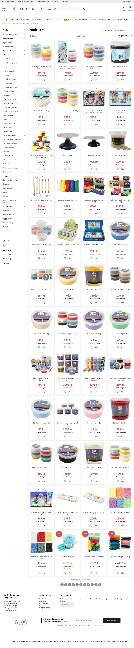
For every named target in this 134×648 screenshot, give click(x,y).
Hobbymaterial (66, 19)
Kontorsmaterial (83, 19)
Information (126, 1)
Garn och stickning (37, 19)
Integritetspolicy (44, 608)
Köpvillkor (42, 601)
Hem (3, 23)
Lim (75, 19)
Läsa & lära (111, 19)
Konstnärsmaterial (122, 19)
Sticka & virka (25, 19)
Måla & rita (14, 19)
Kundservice (43, 599)
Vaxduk (93, 19)
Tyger (57, 19)
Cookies (41, 605)
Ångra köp (42, 610)
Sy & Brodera (49, 19)
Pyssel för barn (128, 30)
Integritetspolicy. (98, 625)
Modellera (102, 19)
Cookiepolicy (43, 603)
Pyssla (6, 19)
